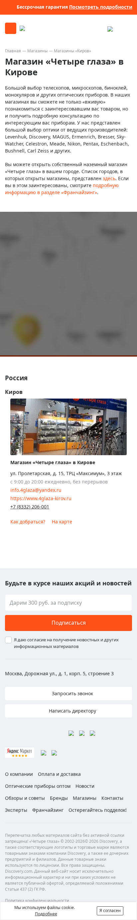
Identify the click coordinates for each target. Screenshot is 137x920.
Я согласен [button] (110, 910)
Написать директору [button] (72, 711)
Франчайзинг (48, 810)
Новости (84, 786)
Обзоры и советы (25, 798)
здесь (109, 178)
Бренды (59, 798)
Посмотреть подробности (100, 7)
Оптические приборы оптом (37, 786)
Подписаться (69, 622)
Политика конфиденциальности (37, 900)
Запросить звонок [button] (72, 693)
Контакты (112, 798)
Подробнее (46, 914)
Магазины (37, 51)
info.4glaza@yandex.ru (36, 490)
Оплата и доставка (59, 774)
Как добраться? (27, 521)
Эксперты (16, 810)
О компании (19, 774)
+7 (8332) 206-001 (29, 506)
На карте (62, 521)
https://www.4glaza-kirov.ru (40, 498)
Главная (13, 51)
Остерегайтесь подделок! (97, 810)
